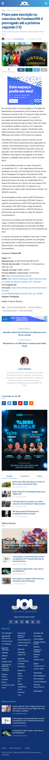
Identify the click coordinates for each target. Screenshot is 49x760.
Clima (4, 659)
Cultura (4, 674)
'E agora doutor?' (39, 666)
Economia (21, 633)
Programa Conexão (8, 685)
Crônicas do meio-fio (6, 665)
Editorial (21, 649)
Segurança (38, 673)
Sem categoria (39, 676)
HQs (19, 681)
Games (20, 678)
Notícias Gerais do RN (14, 10)
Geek (20, 673)
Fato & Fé (21, 670)
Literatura (5, 679)
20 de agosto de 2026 (20, 564)
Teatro (4, 688)
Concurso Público (34, 307)
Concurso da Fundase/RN (16, 307)
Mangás (20, 684)
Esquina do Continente (5, 669)
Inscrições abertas (10, 311)
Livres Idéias (38, 639)
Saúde (36, 664)
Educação (21, 652)
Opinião (36, 647)
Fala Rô (36, 657)
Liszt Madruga (6, 644)
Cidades (5, 653)
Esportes (21, 659)
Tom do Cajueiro (40, 682)
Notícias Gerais (23, 645)
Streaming (21, 692)
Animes (20, 676)
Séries (20, 689)
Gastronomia (6, 638)
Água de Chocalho (5, 649)
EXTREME (21, 664)
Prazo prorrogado (25, 311)
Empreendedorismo (24, 640)
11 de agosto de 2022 (34, 39)
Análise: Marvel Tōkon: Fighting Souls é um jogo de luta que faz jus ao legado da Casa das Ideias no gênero (23, 545)
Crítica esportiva (23, 661)
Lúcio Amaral (19, 39)
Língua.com (22, 654)
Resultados (21, 666)
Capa (3, 10)
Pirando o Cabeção (37, 651)
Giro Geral (37, 636)
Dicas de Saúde (39, 669)
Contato (27, 748)
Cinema (4, 677)
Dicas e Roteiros (39, 687)
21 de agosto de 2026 (10, 551)
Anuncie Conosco (15, 748)
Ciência (4, 656)
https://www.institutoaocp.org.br (18, 276)
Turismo (37, 685)
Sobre (4, 748)
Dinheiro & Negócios (21, 636)
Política (37, 654)
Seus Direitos (39, 679)
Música (4, 682)
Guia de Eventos (7, 641)
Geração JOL (38, 633)
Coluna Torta (7, 662)
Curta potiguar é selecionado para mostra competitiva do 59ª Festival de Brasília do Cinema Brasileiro (28, 559)
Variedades (38, 691)
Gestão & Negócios (24, 642)
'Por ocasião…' (7, 633)
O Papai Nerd (22, 687)
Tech (19, 695)
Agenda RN (6, 636)
